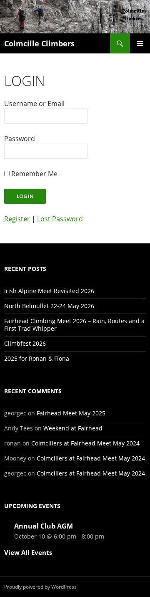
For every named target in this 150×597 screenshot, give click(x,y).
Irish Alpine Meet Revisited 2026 (49, 291)
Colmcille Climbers (39, 43)
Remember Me (34, 173)
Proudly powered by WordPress (40, 586)
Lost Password (60, 218)
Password (19, 138)
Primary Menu (140, 43)
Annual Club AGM (43, 526)
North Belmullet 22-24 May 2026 (49, 306)
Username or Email (34, 103)
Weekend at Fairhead (72, 428)
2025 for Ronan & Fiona (36, 358)
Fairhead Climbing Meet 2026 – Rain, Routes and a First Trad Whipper (74, 324)
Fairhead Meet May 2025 (71, 413)
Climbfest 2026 (25, 343)
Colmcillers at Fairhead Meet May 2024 (85, 443)
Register (17, 218)
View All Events (28, 552)
